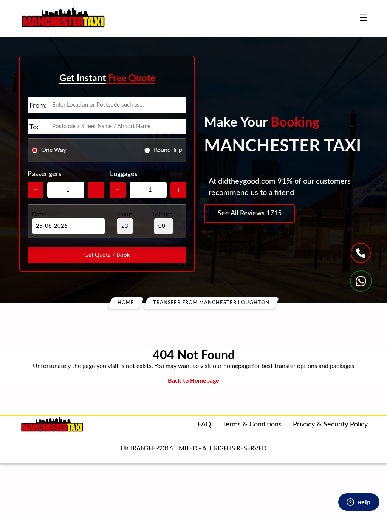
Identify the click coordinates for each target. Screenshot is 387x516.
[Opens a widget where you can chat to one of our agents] (358, 502)
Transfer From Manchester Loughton (211, 302)
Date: (39, 215)
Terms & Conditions (252, 424)
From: (38, 105)
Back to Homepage (193, 381)
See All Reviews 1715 (250, 213)
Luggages (124, 174)
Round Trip (168, 150)
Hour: (124, 215)
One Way (53, 150)
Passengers (45, 174)
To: (34, 127)
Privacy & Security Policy (330, 424)
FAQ (204, 424)
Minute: (163, 215)
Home (126, 302)
